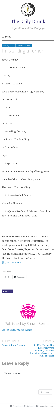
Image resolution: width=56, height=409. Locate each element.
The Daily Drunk (28, 21)
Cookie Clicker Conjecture (15, 343)
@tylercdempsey (11, 262)
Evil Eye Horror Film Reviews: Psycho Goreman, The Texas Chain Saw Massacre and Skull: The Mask (42, 348)
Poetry (8, 291)
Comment (45, 392)
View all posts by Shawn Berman (17, 329)
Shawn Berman (23, 46)
